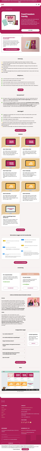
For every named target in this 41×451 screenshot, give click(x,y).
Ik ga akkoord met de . (10, 439)
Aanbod (3, 410)
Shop (3, 412)
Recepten (3, 414)
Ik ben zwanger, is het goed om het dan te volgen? (11, 345)
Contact (33, 343)
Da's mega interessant (20, 130)
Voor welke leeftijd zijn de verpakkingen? (11, 337)
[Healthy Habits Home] (3, 4)
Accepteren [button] (25, 449)
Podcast (3, 417)
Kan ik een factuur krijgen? (8, 349)
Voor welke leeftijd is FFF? (8, 334)
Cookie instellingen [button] (16, 449)
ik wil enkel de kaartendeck (11, 49)
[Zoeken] (36, 4)
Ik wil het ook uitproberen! (20, 262)
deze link (24, 430)
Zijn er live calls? (6, 357)
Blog (2, 415)
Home (3, 407)
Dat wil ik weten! (20, 229)
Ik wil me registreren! (20, 362)
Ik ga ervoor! (10, 288)
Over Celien (4, 409)
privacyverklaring (14, 439)
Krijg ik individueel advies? (8, 341)
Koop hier (30, 30)
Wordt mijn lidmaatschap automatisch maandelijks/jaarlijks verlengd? (11, 353)
